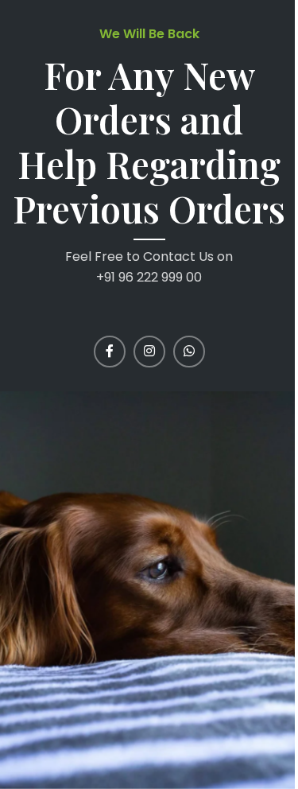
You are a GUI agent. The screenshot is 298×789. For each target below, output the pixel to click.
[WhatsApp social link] (189, 351)
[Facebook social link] (110, 351)
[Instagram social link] (149, 351)
